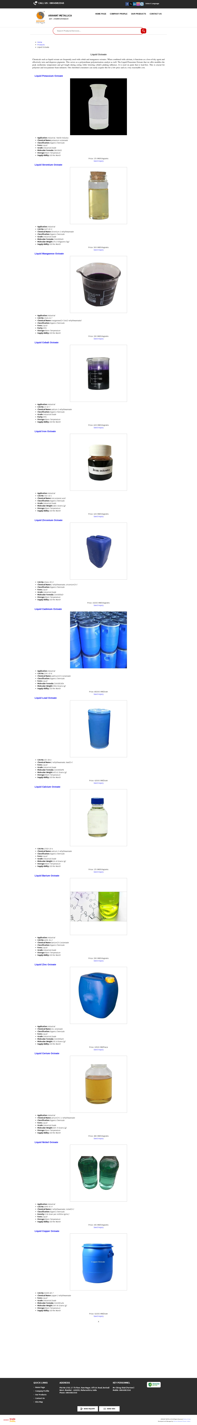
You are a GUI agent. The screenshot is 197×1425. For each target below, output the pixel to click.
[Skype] (142, 5)
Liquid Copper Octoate (47, 1231)
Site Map (39, 1402)
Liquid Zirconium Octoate (48, 520)
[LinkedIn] (134, 5)
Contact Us (156, 14)
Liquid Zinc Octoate (45, 964)
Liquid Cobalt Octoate (46, 342)
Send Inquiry (99, 161)
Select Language (152, 4)
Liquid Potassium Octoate (49, 76)
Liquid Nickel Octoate (46, 1142)
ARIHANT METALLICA (60, 17)
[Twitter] (131, 5)
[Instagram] (138, 5)
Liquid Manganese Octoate (49, 253)
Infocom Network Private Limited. (182, 1421)
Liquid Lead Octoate (46, 698)
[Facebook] (127, 5)
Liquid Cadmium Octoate (48, 609)
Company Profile (119, 14)
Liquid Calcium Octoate (47, 787)
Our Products (138, 14)
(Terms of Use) (187, 1419)
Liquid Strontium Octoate (48, 164)
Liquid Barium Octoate (47, 875)
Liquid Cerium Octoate (47, 1053)
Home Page (100, 14)
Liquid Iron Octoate (45, 431)
